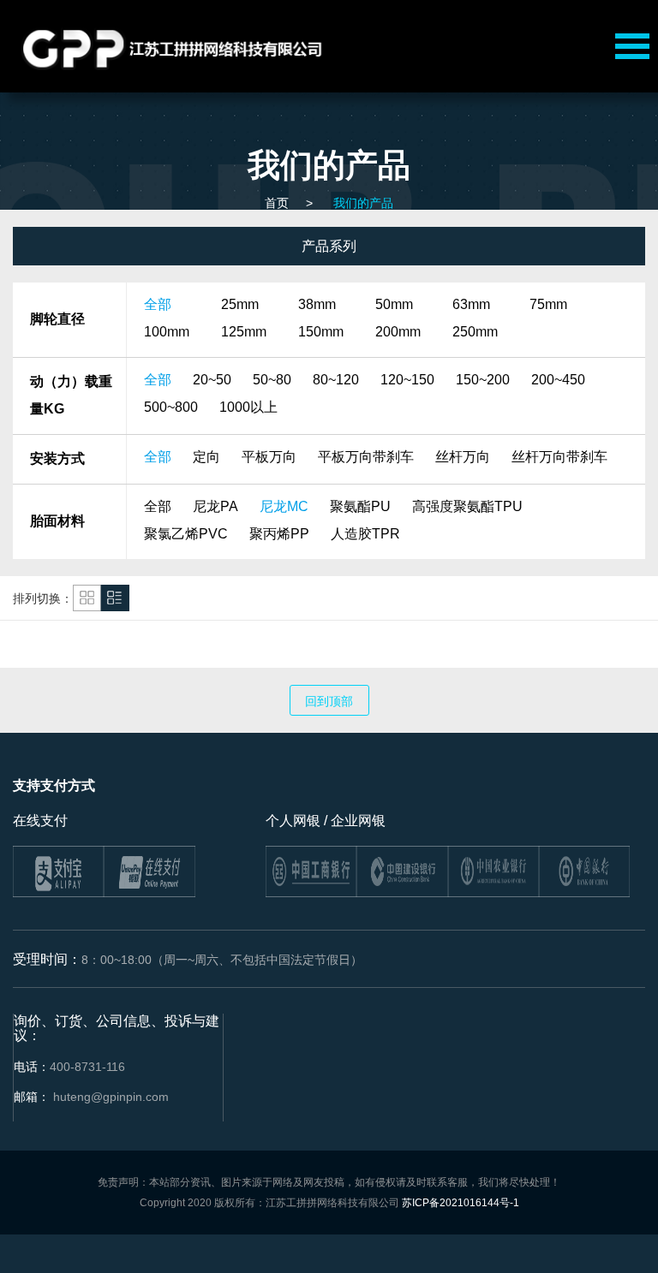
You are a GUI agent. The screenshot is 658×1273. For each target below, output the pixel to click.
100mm (166, 331)
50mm (394, 304)
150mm (321, 331)
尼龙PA (215, 506)
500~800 (171, 407)
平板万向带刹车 (366, 456)
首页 (277, 203)
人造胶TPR (365, 533)
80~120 (336, 379)
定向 (206, 456)
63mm (471, 304)
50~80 (272, 379)
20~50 (212, 379)
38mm (317, 304)
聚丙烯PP (279, 533)
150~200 (483, 379)
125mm (243, 331)
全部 (157, 304)
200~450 (558, 379)
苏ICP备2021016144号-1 (460, 1203)
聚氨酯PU (360, 506)
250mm (475, 331)
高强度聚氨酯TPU (467, 506)
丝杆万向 (462, 456)
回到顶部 (329, 701)
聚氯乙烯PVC (186, 533)
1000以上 (248, 407)
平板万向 (269, 456)
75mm (548, 304)
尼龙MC (284, 506)
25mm (240, 304)
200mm (398, 331)
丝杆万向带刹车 (559, 456)
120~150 (407, 379)
